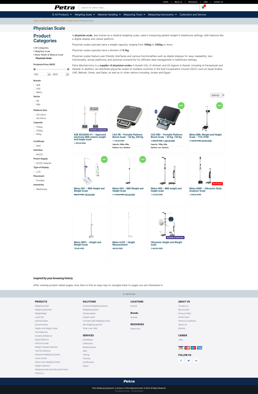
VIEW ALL (39, 373)
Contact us (218, 2)
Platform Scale (42, 343)
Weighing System (91, 309)
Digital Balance (42, 339)
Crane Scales (41, 358)
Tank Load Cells (90, 328)
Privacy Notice (137, 391)
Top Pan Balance (42, 351)
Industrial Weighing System (47, 354)
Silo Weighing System (92, 324)
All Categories (41, 48)
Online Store (183, 317)
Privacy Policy (184, 313)
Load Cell (39, 317)
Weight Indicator (42, 366)
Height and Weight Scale (46, 328)
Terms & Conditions (187, 321)
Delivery (181, 328)
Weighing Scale (46, 20)
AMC (85, 351)
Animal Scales (41, 321)
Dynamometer (41, 324)
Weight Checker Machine (46, 347)
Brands (133, 317)
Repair (86, 366)
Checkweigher (89, 313)
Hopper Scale (89, 317)
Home (165, 2)
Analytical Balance (43, 336)
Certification (88, 362)
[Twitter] (188, 360)
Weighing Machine (43, 309)
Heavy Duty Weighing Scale (47, 362)
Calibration (88, 343)
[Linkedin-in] (196, 360)
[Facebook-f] (181, 360)
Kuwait (133, 306)
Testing (86, 354)
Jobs (206, 2)
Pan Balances (41, 332)
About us (178, 2)
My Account (183, 309)
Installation (88, 340)
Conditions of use (122, 391)
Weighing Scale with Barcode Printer (51, 369)
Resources (192, 2)
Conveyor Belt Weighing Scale (96, 321)
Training (86, 358)
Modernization (89, 347)
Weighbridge (40, 313)
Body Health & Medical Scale (66, 20)
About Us (182, 324)
